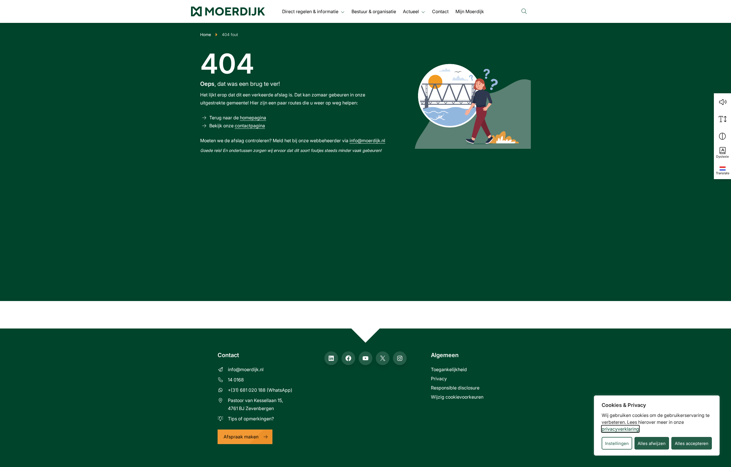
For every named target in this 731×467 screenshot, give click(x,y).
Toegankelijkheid (449, 369)
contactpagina (250, 125)
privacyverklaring (620, 429)
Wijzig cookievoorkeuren (457, 396)
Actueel (411, 11)
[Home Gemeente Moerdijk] (228, 11)
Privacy (439, 378)
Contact (440, 11)
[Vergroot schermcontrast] (722, 136)
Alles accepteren (691, 443)
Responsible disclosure (455, 387)
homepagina (253, 117)
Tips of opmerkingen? (251, 418)
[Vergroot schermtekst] (722, 119)
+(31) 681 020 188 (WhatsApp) (260, 390)
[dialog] (657, 425)
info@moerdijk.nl (367, 140)
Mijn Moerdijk (469, 11)
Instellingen (617, 443)
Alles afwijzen (652, 443)
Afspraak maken (241, 436)
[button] (722, 101)
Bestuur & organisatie (374, 11)
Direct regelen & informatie (310, 11)
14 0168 (236, 379)
